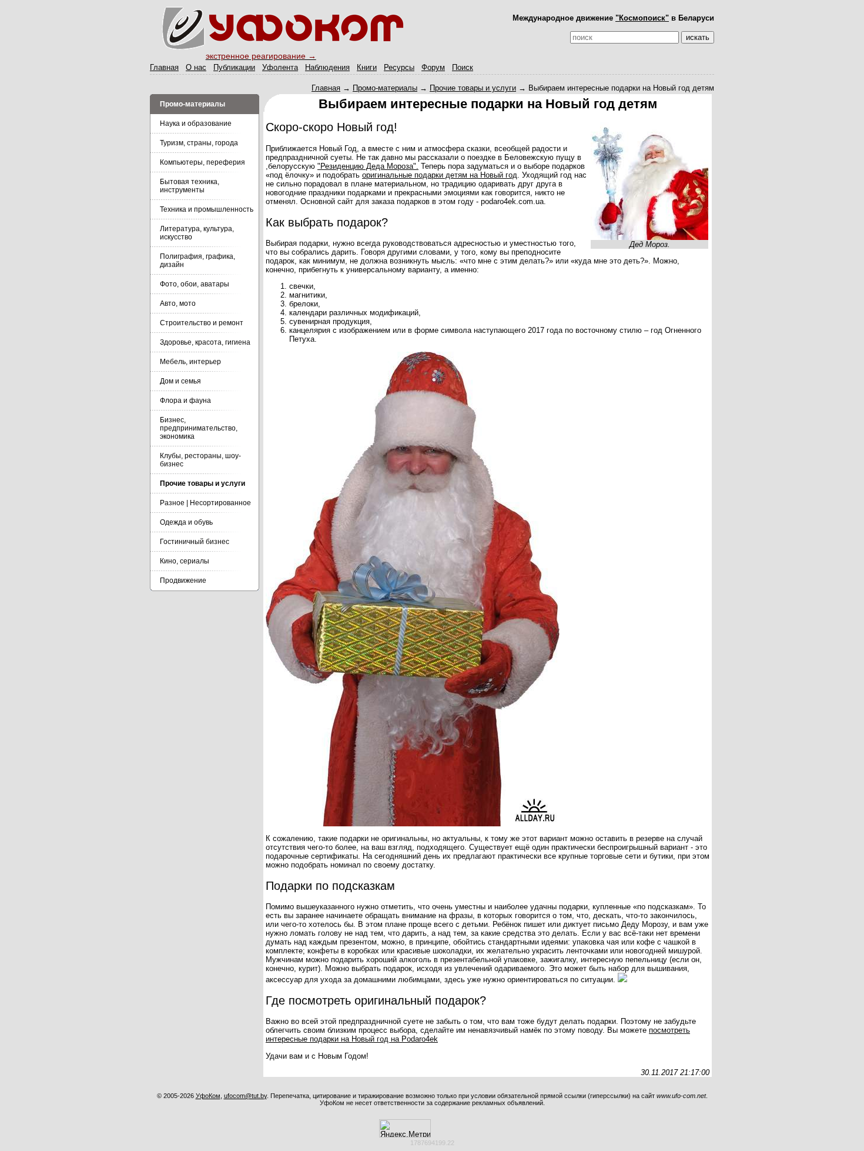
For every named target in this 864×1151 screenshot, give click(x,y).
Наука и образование (196, 123)
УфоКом (208, 1095)
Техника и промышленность (206, 209)
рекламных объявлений (507, 1102)
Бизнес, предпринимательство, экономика (198, 428)
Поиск (462, 67)
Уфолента (280, 67)
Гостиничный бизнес (194, 542)
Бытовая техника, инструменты (189, 186)
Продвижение (183, 580)
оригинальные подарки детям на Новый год (439, 175)
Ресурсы (399, 67)
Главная (164, 67)
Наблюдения (327, 67)
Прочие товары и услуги (473, 88)
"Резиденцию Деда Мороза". (367, 166)
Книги (367, 67)
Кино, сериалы (184, 561)
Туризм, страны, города (199, 143)
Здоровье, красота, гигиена (205, 342)
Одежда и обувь (186, 522)
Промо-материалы (385, 88)
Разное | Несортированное (205, 503)
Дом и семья (180, 381)
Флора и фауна (185, 400)
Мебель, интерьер (190, 362)
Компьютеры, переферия (202, 162)
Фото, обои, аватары (194, 284)
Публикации (234, 67)
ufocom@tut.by (245, 1095)
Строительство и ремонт (201, 323)
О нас (196, 67)
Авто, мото (178, 303)
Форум (433, 67)
